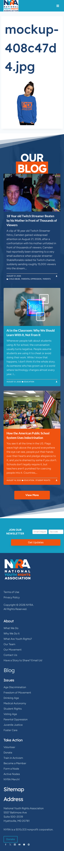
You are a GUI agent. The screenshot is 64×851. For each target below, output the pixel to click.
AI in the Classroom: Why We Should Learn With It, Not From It (31, 333)
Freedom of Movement (17, 692)
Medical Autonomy (15, 703)
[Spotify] (29, 844)
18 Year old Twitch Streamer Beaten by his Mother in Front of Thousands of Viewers (32, 220)
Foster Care (10, 730)
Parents (47, 279)
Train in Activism (13, 758)
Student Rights (42, 480)
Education (29, 382)
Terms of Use (11, 592)
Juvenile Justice (13, 724)
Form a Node (11, 768)
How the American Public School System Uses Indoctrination (28, 435)
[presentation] (32, 193)
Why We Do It (12, 633)
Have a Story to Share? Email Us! (23, 660)
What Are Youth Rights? (18, 639)
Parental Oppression (31, 279)
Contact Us (10, 655)
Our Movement (13, 649)
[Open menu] (57, 5)
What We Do (11, 628)
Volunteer (9, 747)
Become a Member (15, 763)
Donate (8, 752)
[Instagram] (15, 844)
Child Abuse (14, 279)
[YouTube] (19, 844)
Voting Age (10, 714)
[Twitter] (10, 844)
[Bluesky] (24, 844)
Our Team (9, 644)
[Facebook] (6, 844)
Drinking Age (11, 698)
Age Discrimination (15, 687)
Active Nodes (12, 774)
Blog (9, 670)
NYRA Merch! (12, 779)
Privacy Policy (12, 597)
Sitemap (14, 789)
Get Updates (35, 542)
